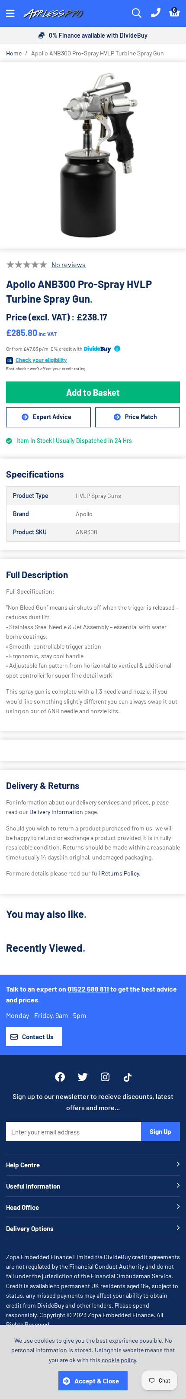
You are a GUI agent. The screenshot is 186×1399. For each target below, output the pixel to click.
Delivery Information (56, 811)
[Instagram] (106, 1077)
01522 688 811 (88, 989)
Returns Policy (120, 873)
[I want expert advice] (48, 417)
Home (14, 53)
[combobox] (137, 13)
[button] (174, 13)
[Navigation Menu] (10, 13)
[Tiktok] (127, 1077)
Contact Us (38, 1036)
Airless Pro (53, 13)
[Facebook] (60, 1077)
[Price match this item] (137, 417)
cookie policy (119, 1359)
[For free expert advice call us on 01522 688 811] (155, 13)
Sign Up (160, 1131)
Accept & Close (96, 1381)
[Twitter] (83, 1077)
